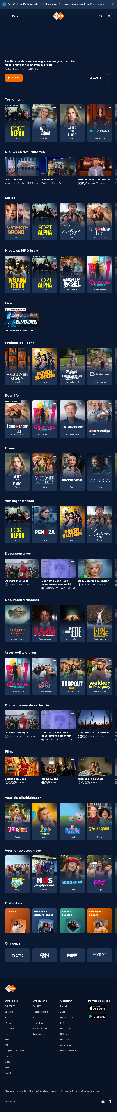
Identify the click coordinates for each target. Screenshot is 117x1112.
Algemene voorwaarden (16, 1091)
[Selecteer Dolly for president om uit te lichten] (15, 87)
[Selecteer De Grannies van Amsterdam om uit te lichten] (58, 87)
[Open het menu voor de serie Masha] (27, 806)
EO (6, 1017)
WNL (7, 1068)
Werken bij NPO (40, 1029)
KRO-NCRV (10, 1029)
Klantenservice (39, 1034)
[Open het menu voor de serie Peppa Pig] (82, 806)
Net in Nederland (68, 1051)
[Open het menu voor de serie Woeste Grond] (27, 206)
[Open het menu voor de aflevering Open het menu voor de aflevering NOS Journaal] (36, 160)
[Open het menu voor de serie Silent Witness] (109, 456)
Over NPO (37, 1006)
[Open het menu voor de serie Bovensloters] (54, 351)
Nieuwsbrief (38, 1023)
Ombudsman (66, 1045)
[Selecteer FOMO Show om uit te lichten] (80, 87)
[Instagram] (110, 1102)
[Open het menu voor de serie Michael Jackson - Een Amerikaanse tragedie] (54, 608)
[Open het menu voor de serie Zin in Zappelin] (54, 806)
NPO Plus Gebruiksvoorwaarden (44, 1091)
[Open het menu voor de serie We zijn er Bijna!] (54, 107)
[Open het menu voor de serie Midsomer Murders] (54, 456)
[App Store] (97, 1008)
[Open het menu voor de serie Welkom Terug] (27, 259)
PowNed (9, 1056)
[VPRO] (99, 955)
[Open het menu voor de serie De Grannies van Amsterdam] (109, 259)
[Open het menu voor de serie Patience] (82, 456)
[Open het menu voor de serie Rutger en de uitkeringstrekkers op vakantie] (82, 351)
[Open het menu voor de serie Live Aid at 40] (109, 608)
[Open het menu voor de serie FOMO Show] (109, 206)
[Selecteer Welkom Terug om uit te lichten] (37, 87)
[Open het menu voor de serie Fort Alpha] (27, 107)
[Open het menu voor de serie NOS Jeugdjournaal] (54, 858)
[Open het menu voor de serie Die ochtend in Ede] (82, 608)
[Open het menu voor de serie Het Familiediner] (82, 403)
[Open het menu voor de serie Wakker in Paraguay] (109, 660)
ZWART (8, 1073)
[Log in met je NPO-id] (109, 16)
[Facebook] (103, 1102)
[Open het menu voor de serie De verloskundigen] (109, 403)
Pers (35, 1017)
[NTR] (17, 955)
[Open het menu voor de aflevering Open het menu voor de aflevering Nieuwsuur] (72, 160)
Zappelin (64, 1006)
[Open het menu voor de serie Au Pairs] (54, 660)
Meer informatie (97, 4)
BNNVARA (9, 1012)
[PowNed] (72, 955)
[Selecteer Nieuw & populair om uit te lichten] (102, 87)
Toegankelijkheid (40, 1012)
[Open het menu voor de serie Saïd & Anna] (109, 806)
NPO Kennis (65, 1034)
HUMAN (8, 1023)
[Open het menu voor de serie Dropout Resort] (82, 660)
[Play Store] (97, 1016)
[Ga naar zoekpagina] (101, 16)
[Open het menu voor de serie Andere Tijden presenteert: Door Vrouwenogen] (27, 351)
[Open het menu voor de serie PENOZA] (54, 509)
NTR (7, 1045)
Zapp (62, 1012)
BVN (62, 1023)
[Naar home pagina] (58, 16)
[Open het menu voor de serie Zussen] (82, 206)
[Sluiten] (113, 4)
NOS (7, 1040)
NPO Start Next (67, 1017)
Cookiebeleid (67, 1091)
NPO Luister (65, 1029)
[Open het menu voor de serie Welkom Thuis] (109, 858)
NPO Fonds (65, 1040)
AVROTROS (10, 1006)
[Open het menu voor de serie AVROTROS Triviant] (109, 107)
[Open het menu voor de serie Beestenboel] (82, 259)
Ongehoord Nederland (15, 1051)
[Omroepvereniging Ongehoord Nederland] (44, 955)
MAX (7, 1034)
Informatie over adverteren (87, 1091)
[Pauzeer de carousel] (108, 78)
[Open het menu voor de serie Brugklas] (82, 858)
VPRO (7, 1062)
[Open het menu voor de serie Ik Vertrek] (109, 351)
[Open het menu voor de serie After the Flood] (82, 107)
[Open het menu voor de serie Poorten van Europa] (27, 608)
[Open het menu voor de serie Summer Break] (27, 858)
